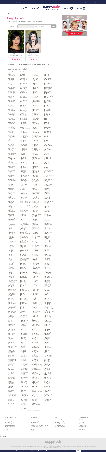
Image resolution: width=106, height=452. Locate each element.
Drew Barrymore (23, 118)
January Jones (23, 345)
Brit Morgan (10, 267)
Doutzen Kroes (23, 114)
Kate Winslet (34, 131)
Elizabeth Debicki (24, 136)
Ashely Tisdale (11, 196)
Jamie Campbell (23, 336)
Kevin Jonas (34, 189)
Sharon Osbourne (48, 279)
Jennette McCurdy (24, 357)
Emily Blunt (22, 162)
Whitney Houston (47, 378)
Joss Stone (34, 79)
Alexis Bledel (11, 101)
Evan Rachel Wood (24, 193)
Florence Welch (23, 223)
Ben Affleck (10, 234)
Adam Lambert (11, 79)
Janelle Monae (23, 343)
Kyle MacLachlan (35, 227)
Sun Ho (45, 320)
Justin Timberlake (36, 100)
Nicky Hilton (46, 108)
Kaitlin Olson (34, 102)
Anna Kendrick (11, 172)
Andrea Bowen (11, 154)
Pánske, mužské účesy (10, 425)
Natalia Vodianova (48, 87)
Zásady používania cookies (36, 426)
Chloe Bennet (11, 342)
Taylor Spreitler (47, 333)
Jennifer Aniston (23, 360)
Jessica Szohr (23, 390)
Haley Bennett (23, 263)
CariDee (9, 300)
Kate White (34, 130)
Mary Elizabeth (35, 356)
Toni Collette (46, 350)
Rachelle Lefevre (47, 190)
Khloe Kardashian (36, 192)
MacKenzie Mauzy (36, 323)
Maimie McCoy (35, 334)
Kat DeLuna (34, 113)
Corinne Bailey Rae (12, 396)
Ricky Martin (46, 207)
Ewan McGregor (23, 197)
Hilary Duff (22, 293)
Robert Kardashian (48, 216)
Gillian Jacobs (23, 245)
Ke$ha (33, 153)
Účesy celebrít (15, 13)
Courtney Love (11, 400)
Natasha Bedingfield (48, 93)
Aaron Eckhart (11, 71)
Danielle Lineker (23, 80)
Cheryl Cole (10, 339)
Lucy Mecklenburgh (36, 311)
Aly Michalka (10, 118)
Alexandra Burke (11, 96)
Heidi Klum (22, 285)
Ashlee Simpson (11, 198)
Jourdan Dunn (35, 80)
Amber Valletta (11, 135)
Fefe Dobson (23, 214)
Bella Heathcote (11, 232)
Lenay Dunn (34, 271)
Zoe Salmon (46, 398)
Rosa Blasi (46, 222)
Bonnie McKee (11, 251)
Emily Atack (22, 161)
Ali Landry (10, 104)
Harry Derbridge (23, 272)
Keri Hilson (34, 183)
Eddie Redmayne (23, 123)
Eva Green (22, 188)
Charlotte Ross (11, 332)
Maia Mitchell (35, 332)
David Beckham (23, 86)
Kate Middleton (35, 124)
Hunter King (22, 308)
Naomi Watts (46, 86)
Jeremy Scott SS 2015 (24, 376)
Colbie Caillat (11, 383)
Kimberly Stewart (35, 205)
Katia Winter (34, 141)
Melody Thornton (36, 383)
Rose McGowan (47, 228)
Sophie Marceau (47, 302)
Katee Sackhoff (35, 132)
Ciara (9, 368)
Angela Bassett (11, 159)
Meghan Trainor (35, 378)
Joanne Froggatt (23, 400)
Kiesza (33, 194)
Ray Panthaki (47, 194)
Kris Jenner (34, 215)
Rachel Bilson (47, 181)
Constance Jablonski (12, 394)
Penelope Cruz (47, 157)
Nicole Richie (47, 114)
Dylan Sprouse (23, 122)
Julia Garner (34, 83)
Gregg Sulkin (23, 255)
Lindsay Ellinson (35, 289)
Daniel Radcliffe (23, 79)
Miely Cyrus (34, 394)
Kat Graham (34, 115)
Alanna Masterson (12, 92)
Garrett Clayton (23, 234)
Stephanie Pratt (47, 317)
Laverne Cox (34, 258)
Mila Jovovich (35, 396)
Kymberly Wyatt (35, 232)
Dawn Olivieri (23, 89)
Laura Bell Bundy (35, 245)
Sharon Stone (47, 280)
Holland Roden (23, 298)
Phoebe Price (47, 163)
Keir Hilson (34, 155)
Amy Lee (10, 141)
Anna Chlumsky (11, 170)
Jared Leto (22, 346)
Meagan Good (35, 373)
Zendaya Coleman (48, 394)
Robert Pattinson (47, 218)
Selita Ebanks (47, 269)
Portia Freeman (47, 172)
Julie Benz (34, 89)
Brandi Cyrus (10, 257)
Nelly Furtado (47, 98)
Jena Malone (23, 351)
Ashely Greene (11, 194)
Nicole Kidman (47, 113)
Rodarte (45, 219)
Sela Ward (46, 267)
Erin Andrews (23, 179)
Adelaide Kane (11, 82)
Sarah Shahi (46, 264)
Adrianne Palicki (11, 87)
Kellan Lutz (34, 161)
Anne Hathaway (11, 181)
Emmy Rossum (23, 176)
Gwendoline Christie (24, 258)
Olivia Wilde (46, 139)
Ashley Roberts (11, 207)
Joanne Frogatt (23, 399)
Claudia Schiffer (11, 377)
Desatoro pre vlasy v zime (60, 428)
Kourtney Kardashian (36, 214)
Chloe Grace (10, 345)
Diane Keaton (23, 104)
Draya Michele (23, 115)
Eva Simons (22, 192)
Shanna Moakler (47, 276)
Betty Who (10, 240)
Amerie (9, 137)
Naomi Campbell (47, 84)
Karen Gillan (34, 108)
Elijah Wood (22, 131)
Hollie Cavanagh (23, 300)
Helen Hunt (22, 288)
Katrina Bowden (35, 150)
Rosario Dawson (47, 225)
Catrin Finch (10, 320)
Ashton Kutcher (11, 211)
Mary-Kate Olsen (35, 361)
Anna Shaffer (11, 175)
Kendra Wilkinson (36, 181)
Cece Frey (10, 321)
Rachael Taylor (47, 180)
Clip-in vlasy (81, 419)
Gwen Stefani (23, 257)
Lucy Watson (35, 312)
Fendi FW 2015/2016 (24, 218)
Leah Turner (34, 262)
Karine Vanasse (35, 109)
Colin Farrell (10, 386)
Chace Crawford (11, 324)
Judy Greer (34, 82)
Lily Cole (34, 284)
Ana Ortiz (10, 149)
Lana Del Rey (35, 242)
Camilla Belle (11, 288)
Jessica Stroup (23, 389)
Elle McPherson (23, 149)
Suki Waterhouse (47, 319)
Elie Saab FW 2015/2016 (25, 128)
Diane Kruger (23, 105)
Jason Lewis (22, 347)
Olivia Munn (46, 135)
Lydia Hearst (34, 320)
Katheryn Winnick (36, 137)
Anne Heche (10, 183)
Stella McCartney (47, 316)
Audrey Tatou (11, 214)
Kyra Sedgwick (35, 233)
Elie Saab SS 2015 (24, 130)
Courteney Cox (11, 399)
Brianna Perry (11, 262)
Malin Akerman (35, 336)
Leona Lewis (34, 272)
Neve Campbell (47, 101)
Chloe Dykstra (11, 343)
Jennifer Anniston (24, 361)
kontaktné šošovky (83, 426)
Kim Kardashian (35, 198)
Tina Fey (46, 343)
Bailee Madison (11, 224)
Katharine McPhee (36, 133)
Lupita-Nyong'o (35, 317)
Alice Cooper (11, 106)
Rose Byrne (46, 227)
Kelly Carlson (35, 166)
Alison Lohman (11, 113)
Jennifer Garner (23, 365)
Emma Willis (22, 174)
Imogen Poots (23, 314)
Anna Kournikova (11, 174)
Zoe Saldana (46, 396)
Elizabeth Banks (23, 135)
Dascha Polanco (23, 84)
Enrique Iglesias (23, 178)
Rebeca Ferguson (48, 196)
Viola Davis (46, 374)
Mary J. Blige (35, 359)
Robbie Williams (47, 215)
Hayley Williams (23, 277)
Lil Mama (34, 279)
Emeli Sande (23, 155)
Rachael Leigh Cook (48, 179)
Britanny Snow (11, 268)
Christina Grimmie (12, 360)
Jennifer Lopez (23, 369)
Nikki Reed (46, 122)
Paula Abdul (46, 153)
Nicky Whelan (47, 109)
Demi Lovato (22, 95)
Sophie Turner (47, 306)
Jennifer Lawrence (24, 368)
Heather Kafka (23, 281)
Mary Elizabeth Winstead (37, 357)
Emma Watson (23, 172)
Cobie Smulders (11, 378)
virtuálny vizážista (50, 7)
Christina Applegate (12, 359)
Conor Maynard (11, 393)
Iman (21, 312)
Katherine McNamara (36, 136)
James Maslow (23, 333)
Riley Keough (47, 211)
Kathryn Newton (35, 140)
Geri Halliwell (23, 242)
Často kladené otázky (59, 421)
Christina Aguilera (12, 357)
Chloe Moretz (11, 347)
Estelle (21, 185)
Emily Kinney (23, 166)
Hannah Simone (23, 271)
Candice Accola (11, 290)
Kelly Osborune (35, 170)
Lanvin (33, 244)
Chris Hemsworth (11, 351)
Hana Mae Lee (23, 268)
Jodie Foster (23, 402)
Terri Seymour (47, 337)
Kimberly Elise (35, 203)
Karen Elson (34, 106)
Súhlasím (79, 450)
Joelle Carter (23, 404)
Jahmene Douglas (24, 323)
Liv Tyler (34, 299)
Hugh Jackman (23, 306)
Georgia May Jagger (24, 241)
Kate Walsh (34, 128)
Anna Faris (10, 171)
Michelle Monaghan (36, 389)
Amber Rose (10, 132)
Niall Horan (46, 102)
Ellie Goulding (23, 150)
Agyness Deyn (11, 88)
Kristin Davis (34, 223)
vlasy (20, 2)
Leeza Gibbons (35, 264)
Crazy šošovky (82, 422)
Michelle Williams (36, 393)
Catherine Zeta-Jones (12, 319)
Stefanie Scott (47, 315)
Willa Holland (47, 382)
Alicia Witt (10, 111)
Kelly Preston (35, 172)
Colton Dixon (10, 387)
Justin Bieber (35, 98)
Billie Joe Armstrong (12, 244)
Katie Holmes (35, 144)
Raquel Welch (47, 192)
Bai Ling (9, 223)
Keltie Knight (35, 178)
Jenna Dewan (23, 354)
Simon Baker (47, 293)
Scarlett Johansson (48, 266)
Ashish (9, 197)
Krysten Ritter (35, 224)
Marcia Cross (35, 339)
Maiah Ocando (35, 333)
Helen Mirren (23, 289)
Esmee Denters (23, 184)
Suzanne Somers (48, 321)
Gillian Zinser (23, 246)
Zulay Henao (46, 400)
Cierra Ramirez (11, 369)
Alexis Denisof (11, 102)
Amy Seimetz (11, 145)
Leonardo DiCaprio (36, 273)
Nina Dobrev (46, 123)
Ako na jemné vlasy (59, 425)
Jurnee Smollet (35, 97)
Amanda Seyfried (11, 130)
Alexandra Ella (11, 97)
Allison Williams (11, 117)
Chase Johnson (11, 333)
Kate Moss (34, 126)
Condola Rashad (11, 390)
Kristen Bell (34, 216)
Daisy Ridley (22, 75)
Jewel (21, 393)
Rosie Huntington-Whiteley (50, 231)
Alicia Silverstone (11, 110)
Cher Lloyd (10, 338)
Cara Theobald (11, 298)
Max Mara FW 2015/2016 (37, 369)
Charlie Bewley (11, 328)
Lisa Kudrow (34, 294)
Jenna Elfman (23, 355)
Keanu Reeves (35, 154)
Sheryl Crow (46, 288)
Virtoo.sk (81, 428)
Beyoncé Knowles (12, 241)
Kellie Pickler (35, 163)
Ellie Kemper (23, 152)
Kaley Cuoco (34, 104)
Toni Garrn (46, 351)
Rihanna (46, 209)
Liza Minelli (34, 302)
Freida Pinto (22, 228)
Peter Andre (46, 161)
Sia (44, 289)
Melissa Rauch (35, 382)
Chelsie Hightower (12, 336)
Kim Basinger (35, 196)
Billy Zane (10, 247)
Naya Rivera (46, 97)
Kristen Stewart (35, 218)
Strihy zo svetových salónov (10, 428)
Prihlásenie (90, 2)
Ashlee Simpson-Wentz (13, 200)
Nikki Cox (46, 119)
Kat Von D (34, 117)
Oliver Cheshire (47, 132)
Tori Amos (46, 352)
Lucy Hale (34, 308)
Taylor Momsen (47, 330)
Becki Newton (11, 229)
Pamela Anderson (48, 145)
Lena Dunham (35, 268)
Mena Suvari (34, 386)
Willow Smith (47, 386)
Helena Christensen (24, 290)
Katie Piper (34, 146)
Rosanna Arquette (48, 224)
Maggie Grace (35, 329)
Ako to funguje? (58, 419)
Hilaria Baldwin (23, 291)
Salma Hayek (47, 244)
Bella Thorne (11, 233)
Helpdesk (57, 422)
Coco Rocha (10, 380)
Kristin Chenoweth (36, 222)
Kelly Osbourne (35, 171)
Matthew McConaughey (37, 364)
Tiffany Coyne (47, 339)
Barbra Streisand (11, 225)
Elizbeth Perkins (23, 145)
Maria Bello (34, 343)
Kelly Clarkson (35, 167)
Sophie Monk (47, 304)
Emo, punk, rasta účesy (10, 426)
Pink (45, 166)
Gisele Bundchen (24, 250)
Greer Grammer (23, 254)
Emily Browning (23, 163)
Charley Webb (11, 326)
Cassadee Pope (11, 312)
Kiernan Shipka (35, 193)
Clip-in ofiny (81, 421)
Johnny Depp (23, 408)
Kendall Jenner (35, 180)
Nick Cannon (47, 104)
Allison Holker (11, 114)
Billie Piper (10, 245)
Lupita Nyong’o (35, 316)
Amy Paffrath (11, 143)
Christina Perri (11, 364)
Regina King (46, 202)
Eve (20, 196)
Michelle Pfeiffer (36, 390)
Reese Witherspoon (48, 201)
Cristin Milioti (11, 402)
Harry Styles (22, 273)
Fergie (21, 220)
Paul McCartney (47, 150)
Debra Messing (23, 92)
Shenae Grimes (47, 285)
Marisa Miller (35, 350)
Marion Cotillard (35, 348)
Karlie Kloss (34, 110)
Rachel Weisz (47, 188)
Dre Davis (22, 117)
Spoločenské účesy (9, 423)
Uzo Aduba (46, 360)
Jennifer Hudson (23, 367)
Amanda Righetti (11, 128)
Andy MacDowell (11, 158)
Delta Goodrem (23, 93)
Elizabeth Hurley (23, 140)
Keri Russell (34, 184)
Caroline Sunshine (12, 307)
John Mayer (22, 407)
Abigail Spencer (11, 75)
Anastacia (10, 152)
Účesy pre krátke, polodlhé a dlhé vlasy (13, 419)
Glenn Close (22, 253)
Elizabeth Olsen (23, 141)
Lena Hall (34, 269)
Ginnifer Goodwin (24, 249)
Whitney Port (47, 380)
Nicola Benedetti (47, 110)
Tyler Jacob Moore (48, 356)
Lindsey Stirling (35, 291)
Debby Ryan (22, 91)
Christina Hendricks (12, 361)
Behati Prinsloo (11, 231)
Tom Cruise (46, 346)
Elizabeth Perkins (24, 143)
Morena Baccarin (48, 78)
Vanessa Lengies (48, 367)
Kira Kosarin (34, 207)
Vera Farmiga (47, 369)
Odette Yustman (47, 127)
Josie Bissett (35, 78)
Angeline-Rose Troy (12, 163)
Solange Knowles (48, 299)
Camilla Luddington (12, 289)
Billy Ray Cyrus (11, 246)
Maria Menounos (35, 345)
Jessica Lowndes (24, 383)
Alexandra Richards (12, 98)
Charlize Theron (11, 329)
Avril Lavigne (10, 222)
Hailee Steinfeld (23, 260)
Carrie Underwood (12, 311)
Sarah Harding (47, 258)
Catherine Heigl (11, 317)
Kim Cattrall (34, 197)
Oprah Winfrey (47, 140)
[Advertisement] (74, 48)
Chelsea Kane (11, 334)
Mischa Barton (47, 73)
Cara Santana (11, 297)
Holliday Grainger (23, 299)
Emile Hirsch (23, 157)
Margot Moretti (35, 341)
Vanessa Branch (47, 364)
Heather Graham (23, 280)
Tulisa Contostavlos (48, 355)
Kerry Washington (36, 187)
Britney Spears (11, 269)
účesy (16, 2)
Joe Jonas (22, 403)
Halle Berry (22, 266)
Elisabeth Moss (23, 132)
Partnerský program (34, 422)
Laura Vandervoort (36, 251)
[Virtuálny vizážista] (74, 25)
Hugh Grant (22, 304)
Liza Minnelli (35, 303)
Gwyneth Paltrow (23, 259)
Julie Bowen (34, 91)
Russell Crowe (47, 236)
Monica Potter (47, 76)
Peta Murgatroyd (47, 158)
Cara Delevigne (11, 294)
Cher (9, 337)
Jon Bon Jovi (35, 74)
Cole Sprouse (11, 385)
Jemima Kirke (23, 350)
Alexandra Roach (11, 100)
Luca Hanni (34, 307)
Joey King (22, 405)
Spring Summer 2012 (48, 308)
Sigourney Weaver (48, 291)
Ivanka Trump (23, 317)
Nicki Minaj (46, 106)
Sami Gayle (46, 249)
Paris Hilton (46, 148)
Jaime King (22, 324)
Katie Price (34, 148)
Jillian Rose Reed (24, 395)
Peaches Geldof (47, 155)
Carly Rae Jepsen (12, 303)
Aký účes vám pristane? (60, 423)
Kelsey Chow (35, 176)
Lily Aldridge (34, 281)
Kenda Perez (35, 179)
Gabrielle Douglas (24, 231)
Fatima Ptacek (23, 211)
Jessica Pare (23, 385)
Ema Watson (22, 154)
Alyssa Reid (10, 124)
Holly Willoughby (23, 303)
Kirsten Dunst (35, 209)
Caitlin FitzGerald (11, 282)
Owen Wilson (47, 143)
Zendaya (46, 393)
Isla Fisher (22, 316)
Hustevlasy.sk (82, 429)
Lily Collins (34, 285)
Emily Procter (23, 168)
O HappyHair (33, 429)
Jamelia (22, 329)
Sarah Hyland (47, 259)
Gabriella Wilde (23, 229)
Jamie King (22, 338)
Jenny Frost (22, 373)
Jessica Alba (23, 378)
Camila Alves (10, 286)
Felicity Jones (23, 215)
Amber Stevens (11, 133)
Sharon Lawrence (48, 277)
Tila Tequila (46, 341)
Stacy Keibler (47, 312)
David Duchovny (23, 87)
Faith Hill (22, 198)
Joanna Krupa (23, 398)
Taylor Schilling (47, 332)
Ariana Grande (11, 188)
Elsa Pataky (22, 153)
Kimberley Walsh (35, 200)
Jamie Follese (23, 337)
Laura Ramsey (35, 250)
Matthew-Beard (35, 368)
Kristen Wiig (34, 219)
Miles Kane (34, 399)
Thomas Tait (46, 338)
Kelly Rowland (35, 175)
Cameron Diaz (11, 285)
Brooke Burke (11, 277)
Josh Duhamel (35, 76)
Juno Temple (35, 96)
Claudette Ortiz (11, 376)
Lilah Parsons (35, 280)
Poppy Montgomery (48, 170)
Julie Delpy (34, 92)
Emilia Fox (22, 159)
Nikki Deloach (47, 121)
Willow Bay (46, 385)
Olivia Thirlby (47, 137)
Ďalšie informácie (86, 450)
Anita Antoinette (11, 166)
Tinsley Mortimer (47, 345)
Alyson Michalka (11, 121)
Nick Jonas (46, 105)
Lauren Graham (35, 257)
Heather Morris (23, 284)
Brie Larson (10, 264)
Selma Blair (46, 271)
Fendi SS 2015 (23, 219)
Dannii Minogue (23, 83)
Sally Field (46, 242)
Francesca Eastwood (24, 224)
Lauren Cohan (35, 254)
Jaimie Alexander (24, 326)
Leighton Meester (36, 267)
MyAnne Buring (47, 79)
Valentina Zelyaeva (48, 361)
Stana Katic (46, 314)
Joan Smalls (22, 396)
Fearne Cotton (23, 212)
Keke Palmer (35, 159)
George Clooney (23, 238)
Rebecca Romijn (47, 200)
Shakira (45, 275)
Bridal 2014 (10, 263)
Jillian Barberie (23, 394)
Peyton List (46, 162)
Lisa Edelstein (35, 293)
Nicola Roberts (47, 111)
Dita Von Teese (23, 110)
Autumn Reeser (11, 220)
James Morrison (23, 334)
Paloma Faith (47, 144)
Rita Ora (45, 212)
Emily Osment (23, 167)
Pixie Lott (46, 167)
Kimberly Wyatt (35, 206)
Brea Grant (10, 259)
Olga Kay (46, 130)
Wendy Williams (47, 377)
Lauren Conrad (35, 255)
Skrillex (45, 294)
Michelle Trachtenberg (37, 391)
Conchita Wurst (11, 389)
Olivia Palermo (47, 136)
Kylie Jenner (35, 229)
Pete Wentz (46, 159)
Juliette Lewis (35, 95)
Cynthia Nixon (23, 74)
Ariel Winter (10, 189)
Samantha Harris (47, 246)
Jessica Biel (22, 380)
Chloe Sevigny (11, 348)
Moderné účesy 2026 (9, 422)
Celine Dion (10, 323)
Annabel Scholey (11, 179)
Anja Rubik (10, 167)
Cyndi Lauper (23, 73)
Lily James (34, 286)
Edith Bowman (23, 124)
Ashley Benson (11, 201)
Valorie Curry (47, 363)
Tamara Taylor (47, 324)
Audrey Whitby (11, 216)
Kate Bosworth (35, 119)
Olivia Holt (46, 133)
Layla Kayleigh (35, 259)
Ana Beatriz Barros (12, 148)
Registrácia (96, 2)
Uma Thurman (47, 359)
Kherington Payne (36, 190)
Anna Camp (10, 168)
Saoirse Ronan (47, 251)
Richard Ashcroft (47, 206)
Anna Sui (10, 176)
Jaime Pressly (23, 325)
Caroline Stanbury (12, 306)
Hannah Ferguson (24, 269)
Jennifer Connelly (24, 363)
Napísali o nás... (33, 428)
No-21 (45, 124)
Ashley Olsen (11, 203)
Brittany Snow (11, 276)
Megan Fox (34, 377)
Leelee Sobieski (35, 263)
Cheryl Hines (10, 341)
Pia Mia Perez (47, 165)
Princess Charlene (48, 174)
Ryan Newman (47, 241)
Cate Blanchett (11, 316)
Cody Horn (10, 381)
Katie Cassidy (35, 143)
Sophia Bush (47, 300)
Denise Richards (23, 97)
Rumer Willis (47, 234)
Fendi (21, 216)
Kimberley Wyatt (35, 201)
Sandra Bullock (47, 250)
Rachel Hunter (47, 183)
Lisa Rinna (34, 298)
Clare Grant (10, 374)
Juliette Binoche (35, 93)
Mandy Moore (35, 337)
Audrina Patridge (11, 218)
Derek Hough (23, 98)
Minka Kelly (34, 403)
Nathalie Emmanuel (48, 96)
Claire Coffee (11, 372)
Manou (33, 338)
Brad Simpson (11, 255)
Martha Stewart (35, 355)
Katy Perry (34, 152)
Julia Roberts (35, 84)
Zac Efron (46, 391)
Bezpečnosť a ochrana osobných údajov (39, 425)
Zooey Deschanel (48, 399)
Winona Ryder (47, 387)
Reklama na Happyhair (35, 419)
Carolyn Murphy (11, 308)
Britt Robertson (11, 272)
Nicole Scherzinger (48, 115)
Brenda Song (11, 260)
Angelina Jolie (11, 162)
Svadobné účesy (8, 421)
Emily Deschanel (23, 165)
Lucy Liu (34, 310)
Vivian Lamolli (47, 376)
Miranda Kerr (35, 405)
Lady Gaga (34, 237)
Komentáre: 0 (13, 55)
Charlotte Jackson (12, 330)
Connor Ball (10, 391)
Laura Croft (34, 246)
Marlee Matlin (35, 352)
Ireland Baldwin (23, 315)
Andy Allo (10, 157)
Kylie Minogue (35, 231)
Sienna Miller (47, 290)
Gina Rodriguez (23, 247)
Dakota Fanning (23, 76)
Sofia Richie (46, 297)
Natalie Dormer (47, 88)
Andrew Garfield (11, 155)
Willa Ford (46, 381)
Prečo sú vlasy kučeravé (60, 426)
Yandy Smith (46, 389)
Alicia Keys (10, 109)
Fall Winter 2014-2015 (24, 200)
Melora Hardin (35, 385)
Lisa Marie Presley (36, 295)
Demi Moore (23, 96)
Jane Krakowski (23, 341)
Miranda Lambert (47, 71)
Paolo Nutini (46, 146)
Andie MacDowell (12, 153)
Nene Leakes (47, 100)
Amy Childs (10, 140)
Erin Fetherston (23, 180)
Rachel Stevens (47, 187)
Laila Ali (33, 240)
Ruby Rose (46, 233)
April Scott (10, 187)
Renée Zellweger (48, 203)
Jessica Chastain (23, 381)
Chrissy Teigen (11, 352)
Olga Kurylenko (47, 131)
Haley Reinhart (23, 264)
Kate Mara (34, 122)
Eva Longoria (23, 189)
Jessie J (22, 391)
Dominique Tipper (24, 111)
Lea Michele (34, 260)
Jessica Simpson (24, 386)
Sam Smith (46, 245)
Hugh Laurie (22, 307)
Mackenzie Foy (35, 321)
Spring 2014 (46, 307)
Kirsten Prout (35, 210)
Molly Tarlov (46, 75)
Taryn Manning (47, 326)
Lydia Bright (34, 319)
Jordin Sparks (35, 75)
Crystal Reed (22, 71)
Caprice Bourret (11, 293)
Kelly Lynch (34, 168)
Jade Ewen (22, 321)
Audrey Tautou (11, 215)
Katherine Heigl (35, 135)
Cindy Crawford (11, 370)
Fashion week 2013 (24, 210)
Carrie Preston (11, 310)
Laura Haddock (35, 249)
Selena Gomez (47, 268)
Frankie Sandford (23, 227)
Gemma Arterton (23, 236)
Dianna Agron (23, 108)
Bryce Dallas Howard (12, 280)
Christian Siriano (11, 355)
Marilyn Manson (35, 347)
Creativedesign (62, 445)
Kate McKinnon (35, 123)
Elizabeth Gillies (23, 137)
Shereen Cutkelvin (48, 286)
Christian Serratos (12, 354)
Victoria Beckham (48, 372)
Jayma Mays (22, 348)
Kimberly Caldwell (36, 202)
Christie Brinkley (11, 356)
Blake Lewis (10, 249)
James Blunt (23, 330)
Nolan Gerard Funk (48, 126)
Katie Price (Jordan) (36, 149)
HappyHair (8, 13)
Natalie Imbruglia (47, 89)
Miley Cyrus (34, 400)
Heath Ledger (23, 279)
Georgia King (23, 240)
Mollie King (46, 74)
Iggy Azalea (22, 311)
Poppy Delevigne (48, 168)
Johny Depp (34, 71)
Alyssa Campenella (12, 122)
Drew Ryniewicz (23, 119)
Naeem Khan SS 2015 (48, 83)
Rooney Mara (47, 220)
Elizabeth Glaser (23, 139)
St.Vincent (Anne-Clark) (49, 311)
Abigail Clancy (11, 74)
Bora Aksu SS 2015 (12, 253)
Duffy (21, 121)
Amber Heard (11, 131)
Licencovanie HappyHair (35, 421)
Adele (9, 83)
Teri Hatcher (46, 336)
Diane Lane (22, 106)
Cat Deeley (10, 315)
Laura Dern (34, 247)
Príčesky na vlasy (82, 425)
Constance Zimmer (12, 395)
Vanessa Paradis (47, 368)
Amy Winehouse (11, 146)
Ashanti (9, 193)
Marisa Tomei (35, 351)
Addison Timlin (11, 80)
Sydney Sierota (47, 323)
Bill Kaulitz (10, 242)
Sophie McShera (47, 303)
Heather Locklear (23, 282)
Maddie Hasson (35, 324)
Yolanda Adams (47, 390)
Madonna (34, 328)
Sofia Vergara (47, 298)
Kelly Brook (34, 165)
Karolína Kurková (35, 111)
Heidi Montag (23, 286)
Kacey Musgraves (36, 101)
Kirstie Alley (34, 211)
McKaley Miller (35, 372)
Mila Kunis (34, 398)
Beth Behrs (10, 238)
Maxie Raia (34, 370)
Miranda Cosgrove (36, 404)
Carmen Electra (11, 304)
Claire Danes (10, 373)
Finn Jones (22, 222)
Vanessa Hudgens (48, 365)
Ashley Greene (11, 202)
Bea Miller (10, 228)
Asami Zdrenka (11, 192)
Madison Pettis (35, 326)
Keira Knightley (35, 157)
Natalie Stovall (47, 92)
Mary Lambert (35, 360)
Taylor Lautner (47, 329)
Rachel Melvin (47, 185)
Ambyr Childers (11, 136)
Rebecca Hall (47, 198)
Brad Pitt (10, 254)
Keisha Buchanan (36, 158)
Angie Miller (10, 165)
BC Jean (10, 227)
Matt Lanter (34, 363)
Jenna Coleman (23, 352)
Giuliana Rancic (23, 251)
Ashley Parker (11, 205)
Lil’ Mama (34, 288)
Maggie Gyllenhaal (36, 330)
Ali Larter (10, 105)
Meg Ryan (34, 376)
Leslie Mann (34, 275)
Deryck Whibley (23, 100)
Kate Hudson (35, 121)
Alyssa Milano (11, 123)
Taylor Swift (46, 334)
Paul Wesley (46, 152)
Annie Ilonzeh (11, 185)
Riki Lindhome (47, 210)
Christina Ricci (11, 365)
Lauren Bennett (35, 253)
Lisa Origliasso (35, 297)
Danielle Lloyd (23, 82)
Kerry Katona (34, 185)
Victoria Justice (47, 373)
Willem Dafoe (47, 383)
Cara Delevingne (11, 295)
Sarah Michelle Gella (48, 262)
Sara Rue (46, 254)
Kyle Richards (35, 228)
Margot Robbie (35, 342)
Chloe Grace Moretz (12, 346)
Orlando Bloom (47, 141)
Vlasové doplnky (82, 423)
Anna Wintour (11, 178)
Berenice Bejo (11, 237)
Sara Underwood (47, 255)
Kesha (33, 188)
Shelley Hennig (47, 284)
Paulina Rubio (47, 154)
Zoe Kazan (46, 395)
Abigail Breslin (11, 73)
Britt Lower (10, 271)
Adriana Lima (11, 86)
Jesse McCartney (24, 377)
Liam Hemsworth (35, 276)
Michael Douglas (35, 387)
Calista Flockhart (11, 284)
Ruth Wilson (46, 237)
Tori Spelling (47, 354)
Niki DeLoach (47, 117)
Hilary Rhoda (22, 295)
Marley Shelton (35, 354)
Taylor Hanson (47, 328)
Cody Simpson (11, 382)
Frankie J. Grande (24, 225)
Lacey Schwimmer (36, 236)
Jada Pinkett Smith (24, 320)
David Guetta (22, 88)
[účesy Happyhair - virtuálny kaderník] (53, 441)
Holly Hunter (22, 302)
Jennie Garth (23, 359)
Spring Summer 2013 (48, 310)
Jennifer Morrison (24, 372)
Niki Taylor (46, 118)
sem (47, 64)
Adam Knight (11, 78)
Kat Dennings (35, 114)
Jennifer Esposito (24, 364)
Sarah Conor (46, 257)
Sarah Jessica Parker (48, 260)
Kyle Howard (34, 225)
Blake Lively (10, 250)
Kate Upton (34, 127)
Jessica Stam (23, 387)
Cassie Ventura (11, 314)
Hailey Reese (23, 262)
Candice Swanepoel (12, 291)
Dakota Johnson (23, 78)
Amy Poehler (11, 144)
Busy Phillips (11, 281)
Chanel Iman (10, 325)
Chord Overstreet (11, 350)
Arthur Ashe (10, 190)
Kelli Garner (34, 162)
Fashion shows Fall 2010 (25, 201)
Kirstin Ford (34, 212)
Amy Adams (10, 139)
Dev (21, 101)
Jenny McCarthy (23, 374)
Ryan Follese (47, 238)
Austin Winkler (11, 219)
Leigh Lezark (35, 266)
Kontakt (32, 430)
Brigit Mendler (11, 266)
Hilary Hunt (22, 294)
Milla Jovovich (35, 402)
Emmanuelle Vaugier (24, 175)
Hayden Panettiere (24, 275)
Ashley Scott (10, 209)
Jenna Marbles (23, 356)
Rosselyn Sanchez (48, 232)
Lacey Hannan (35, 234)
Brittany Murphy (11, 275)
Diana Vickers (23, 102)
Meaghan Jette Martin (37, 374)
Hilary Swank (22, 297)
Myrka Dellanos (47, 80)
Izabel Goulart (23, 319)
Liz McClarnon (35, 300)
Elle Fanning (22, 146)
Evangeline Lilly (23, 194)
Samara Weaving (47, 247)
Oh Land (46, 128)
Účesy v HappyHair (10, 417)
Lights (33, 277)
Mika (33, 395)
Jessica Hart (22, 382)
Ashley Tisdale (11, 210)
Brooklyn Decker (11, 279)
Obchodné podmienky (35, 423)
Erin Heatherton (23, 181)
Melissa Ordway (35, 381)
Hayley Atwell (23, 276)
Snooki (45, 295)
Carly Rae (10, 302)
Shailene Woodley (48, 273)
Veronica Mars (47, 370)
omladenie (7, 429)
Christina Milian (11, 363)
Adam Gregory (11, 76)
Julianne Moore (35, 88)
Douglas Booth (23, 113)
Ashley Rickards (11, 206)
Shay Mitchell (47, 282)
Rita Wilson (46, 214)
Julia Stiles (34, 86)
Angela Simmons (12, 161)
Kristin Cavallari (35, 220)
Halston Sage (23, 267)
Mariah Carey (35, 346)
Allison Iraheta (11, 115)
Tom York (46, 348)
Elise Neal (22, 133)
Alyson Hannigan (11, 119)
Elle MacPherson (23, 148)
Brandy (9, 258)
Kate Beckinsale (35, 118)
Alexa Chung (10, 95)
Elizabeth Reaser (23, 144)
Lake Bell (34, 241)
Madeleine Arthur (36, 325)
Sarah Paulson (47, 263)
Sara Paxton (46, 253)
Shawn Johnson (47, 281)
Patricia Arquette (47, 149)
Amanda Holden (11, 127)
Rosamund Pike (47, 223)
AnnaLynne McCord (12, 180)
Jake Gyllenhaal (23, 328)
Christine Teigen (11, 367)
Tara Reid (46, 325)
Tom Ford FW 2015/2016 (49, 347)
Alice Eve (10, 108)
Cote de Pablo (11, 398)
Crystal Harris (11, 403)
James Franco (23, 332)
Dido (21, 109)
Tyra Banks (46, 357)
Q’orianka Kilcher (47, 178)
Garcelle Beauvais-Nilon (25, 233)
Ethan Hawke (23, 187)
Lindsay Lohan (35, 290)
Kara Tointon (34, 105)
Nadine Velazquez (48, 82)
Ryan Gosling (47, 240)
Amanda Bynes (11, 126)
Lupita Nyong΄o (35, 314)
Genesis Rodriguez (24, 237)
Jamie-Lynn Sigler (24, 339)
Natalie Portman (47, 91)
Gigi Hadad (22, 244)
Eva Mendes (22, 190)
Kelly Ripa (34, 174)
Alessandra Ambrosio (12, 93)
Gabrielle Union (23, 232)
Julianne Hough (35, 87)
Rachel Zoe (46, 189)
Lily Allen (34, 282)
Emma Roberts (23, 170)
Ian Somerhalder (23, 310)
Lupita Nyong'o (35, 315)
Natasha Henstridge (48, 95)
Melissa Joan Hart (36, 380)
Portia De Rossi (47, 171)
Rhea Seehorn (47, 205)
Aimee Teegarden (12, 89)
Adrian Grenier (11, 84)
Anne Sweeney (11, 184)
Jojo (33, 73)
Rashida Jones (47, 193)
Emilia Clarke (23, 158)
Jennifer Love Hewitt (24, 370)
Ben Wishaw (10, 236)
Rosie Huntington (48, 229)
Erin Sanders (23, 183)
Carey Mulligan (11, 299)
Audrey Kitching (11, 212)
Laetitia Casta (35, 238)
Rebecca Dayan (47, 197)
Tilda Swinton (47, 342)
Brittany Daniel (11, 273)
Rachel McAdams (48, 184)
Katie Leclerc (35, 145)
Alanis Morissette (11, 91)
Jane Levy (22, 342)
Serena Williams (47, 272)
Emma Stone (23, 171)
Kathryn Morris (35, 139)
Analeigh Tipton (11, 150)
